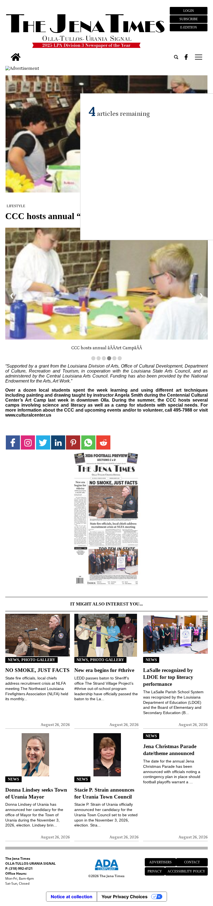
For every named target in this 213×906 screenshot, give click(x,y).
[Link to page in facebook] (13, 442)
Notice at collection (71, 896)
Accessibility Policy (186, 871)
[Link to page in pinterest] (73, 442)
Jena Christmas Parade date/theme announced (169, 749)
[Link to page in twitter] (43, 442)
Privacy (155, 871)
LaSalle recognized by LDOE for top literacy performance (168, 677)
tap (198, 57)
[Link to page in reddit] (103, 442)
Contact (192, 862)
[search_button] (176, 57)
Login (188, 11)
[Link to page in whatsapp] (88, 442)
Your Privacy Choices (125, 896)
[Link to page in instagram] (28, 442)
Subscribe (188, 19)
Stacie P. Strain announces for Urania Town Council (104, 793)
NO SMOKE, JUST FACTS (37, 670)
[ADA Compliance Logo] (106, 871)
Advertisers (160, 862)
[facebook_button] (186, 57)
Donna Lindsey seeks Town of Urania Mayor (36, 793)
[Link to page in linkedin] (58, 442)
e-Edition (188, 27)
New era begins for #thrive (104, 670)
